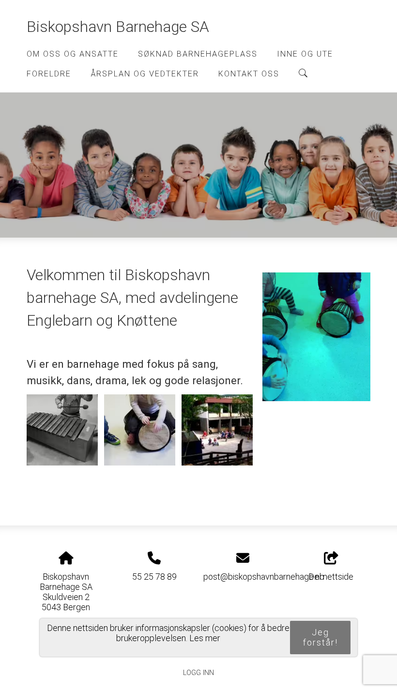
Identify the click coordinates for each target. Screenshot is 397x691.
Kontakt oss (248, 73)
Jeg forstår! (320, 637)
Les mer (204, 638)
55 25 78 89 (154, 576)
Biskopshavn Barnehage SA (118, 27)
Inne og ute (305, 54)
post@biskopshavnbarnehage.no (263, 576)
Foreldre (49, 73)
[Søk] (303, 73)
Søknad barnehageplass (198, 54)
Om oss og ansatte (73, 54)
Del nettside (330, 576)
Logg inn (198, 673)
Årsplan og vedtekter (145, 73)
